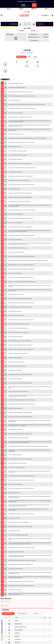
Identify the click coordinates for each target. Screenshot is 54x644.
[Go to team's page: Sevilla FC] (11, 621)
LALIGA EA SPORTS (8, 613)
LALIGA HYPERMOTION (22, 613)
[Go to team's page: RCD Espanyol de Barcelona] (11, 627)
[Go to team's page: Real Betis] (11, 636)
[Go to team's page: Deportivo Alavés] (11, 624)
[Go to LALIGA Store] (27, 12)
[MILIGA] (51, 15)
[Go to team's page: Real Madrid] (11, 633)
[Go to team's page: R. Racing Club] (11, 639)
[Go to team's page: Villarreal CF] (11, 642)
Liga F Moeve (36, 613)
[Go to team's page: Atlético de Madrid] (11, 630)
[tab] (8, 613)
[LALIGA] (24, 15)
